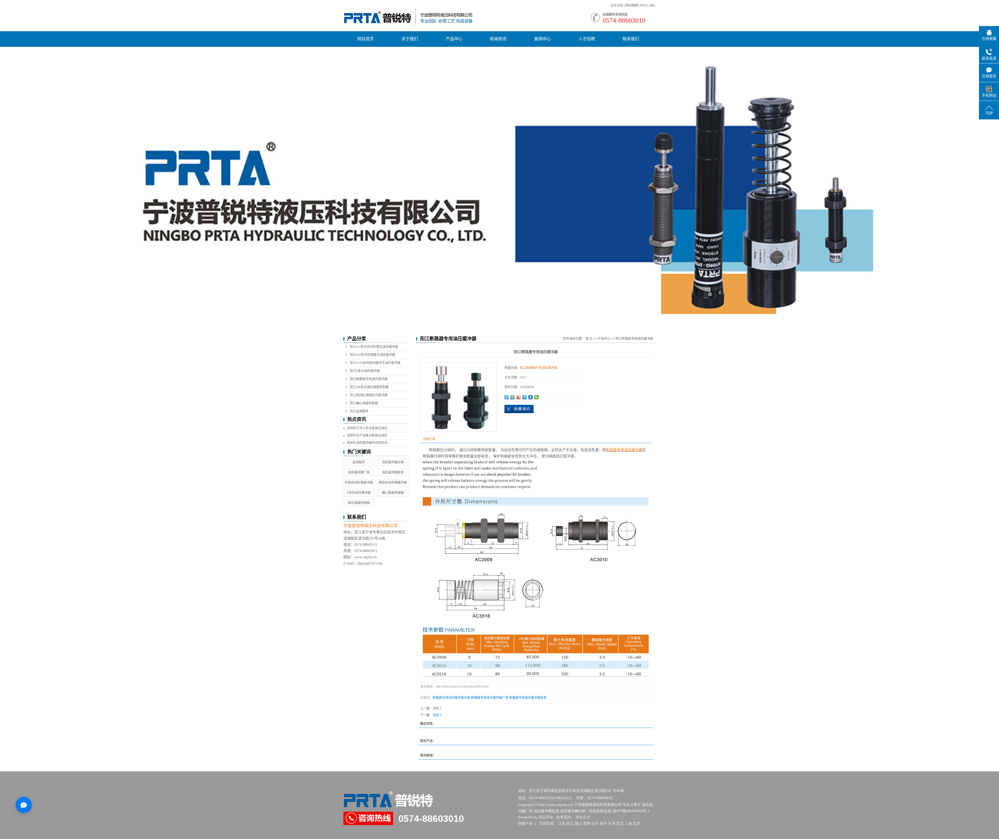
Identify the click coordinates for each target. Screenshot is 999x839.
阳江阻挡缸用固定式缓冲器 (368, 395)
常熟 (586, 823)
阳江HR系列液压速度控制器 (369, 387)
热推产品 (525, 823)
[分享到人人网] (530, 397)
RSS (643, 5)
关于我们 (409, 39)
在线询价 (519, 409)
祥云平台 (546, 817)
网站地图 (632, 5)
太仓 (595, 823)
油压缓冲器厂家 (359, 472)
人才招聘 (586, 39)
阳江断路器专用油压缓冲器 (368, 379)
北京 (636, 823)
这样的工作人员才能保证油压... (368, 428)
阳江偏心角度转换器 (364, 403)
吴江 (570, 823)
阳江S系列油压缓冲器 (365, 371)
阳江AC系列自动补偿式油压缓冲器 (374, 347)
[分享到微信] (536, 397)
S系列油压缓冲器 (359, 493)
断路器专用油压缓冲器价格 (451, 698)
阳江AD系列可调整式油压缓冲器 (372, 355)
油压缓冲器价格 (393, 462)
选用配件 (359, 462)
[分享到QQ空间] (512, 397)
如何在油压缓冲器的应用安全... (368, 443)
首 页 (589, 339)
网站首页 (365, 39)
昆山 (578, 823)
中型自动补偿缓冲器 (359, 482)
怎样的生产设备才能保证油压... (368, 435)
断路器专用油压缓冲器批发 (528, 698)
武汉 (620, 823)
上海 (628, 823)
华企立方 (582, 817)
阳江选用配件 (359, 411)
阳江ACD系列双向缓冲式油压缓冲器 (375, 363)
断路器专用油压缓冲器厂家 (489, 698)
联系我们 (631, 39)
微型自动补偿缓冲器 (393, 482)
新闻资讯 (498, 39)
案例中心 (542, 39)
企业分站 (617, 5)
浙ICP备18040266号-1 (631, 811)
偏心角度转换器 (393, 493)
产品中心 (454, 39)
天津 (611, 823)
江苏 (561, 823)
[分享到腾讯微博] (524, 397)
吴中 (603, 823)
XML (652, 5)
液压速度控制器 (359, 503)
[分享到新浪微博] (518, 397)
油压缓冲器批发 (393, 472)
